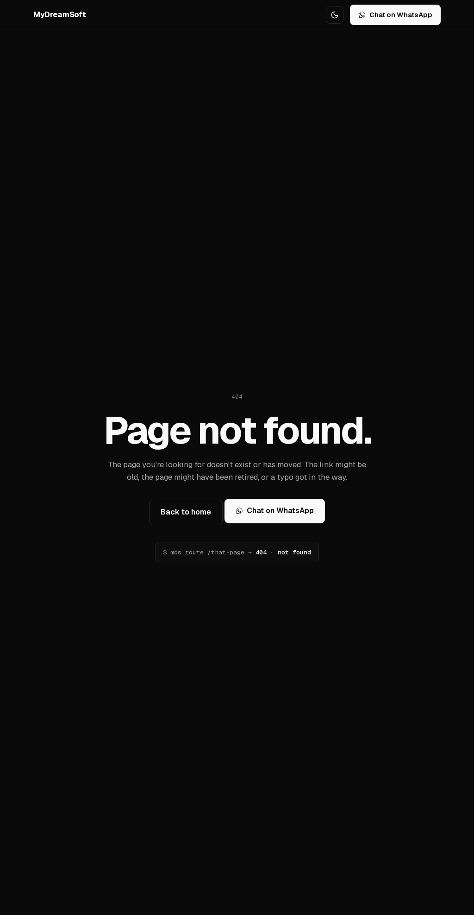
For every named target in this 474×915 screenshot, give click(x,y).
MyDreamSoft (59, 14)
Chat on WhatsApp (400, 14)
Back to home (186, 512)
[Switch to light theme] (334, 15)
